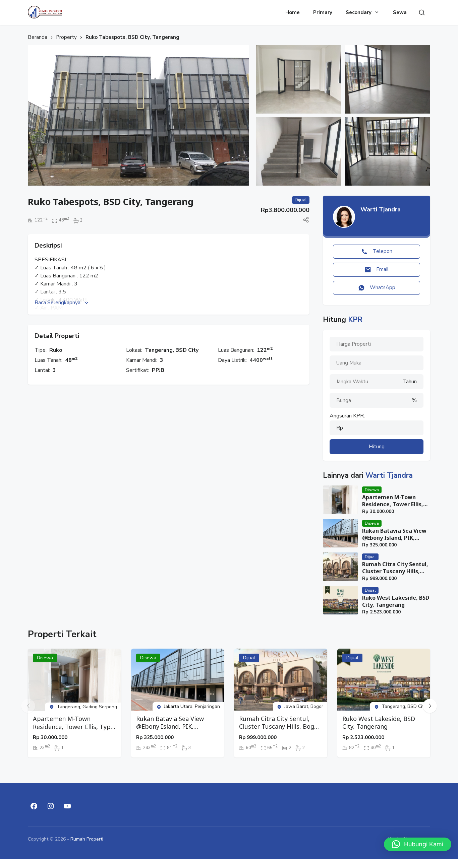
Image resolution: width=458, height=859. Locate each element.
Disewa (372, 489)
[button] (430, 706)
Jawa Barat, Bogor (303, 706)
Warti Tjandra (380, 209)
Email (382, 269)
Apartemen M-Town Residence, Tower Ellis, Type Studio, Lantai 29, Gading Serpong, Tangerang (393, 501)
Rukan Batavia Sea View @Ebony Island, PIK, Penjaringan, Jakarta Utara (394, 534)
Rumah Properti (86, 839)
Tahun (409, 381)
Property (66, 37)
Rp (339, 428)
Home (292, 12)
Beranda (37, 37)
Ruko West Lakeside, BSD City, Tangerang (395, 601)
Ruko (55, 350)
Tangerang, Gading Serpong (87, 707)
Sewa (400, 12)
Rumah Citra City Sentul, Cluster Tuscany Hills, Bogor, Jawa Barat (395, 568)
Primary (322, 12)
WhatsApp (382, 287)
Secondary (358, 12)
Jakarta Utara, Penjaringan (192, 706)
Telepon (382, 251)
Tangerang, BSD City (171, 350)
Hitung (377, 446)
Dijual (370, 556)
